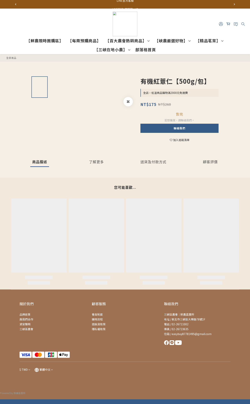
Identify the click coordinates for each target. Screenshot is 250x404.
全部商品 (11, 57)
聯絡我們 (179, 128)
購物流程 (97, 319)
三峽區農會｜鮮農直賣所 (179, 314)
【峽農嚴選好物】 (171, 40)
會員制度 (97, 314)
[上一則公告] (15, 4)
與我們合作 (26, 319)
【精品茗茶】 (208, 40)
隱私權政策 (98, 329)
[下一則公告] (234, 4)
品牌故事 (25, 314)
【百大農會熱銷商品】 (125, 40)
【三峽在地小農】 (110, 49)
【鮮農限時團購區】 (44, 40)
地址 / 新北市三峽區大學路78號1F (184, 319)
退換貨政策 (98, 324)
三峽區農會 (26, 329)
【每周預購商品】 (84, 40)
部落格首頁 (145, 49)
